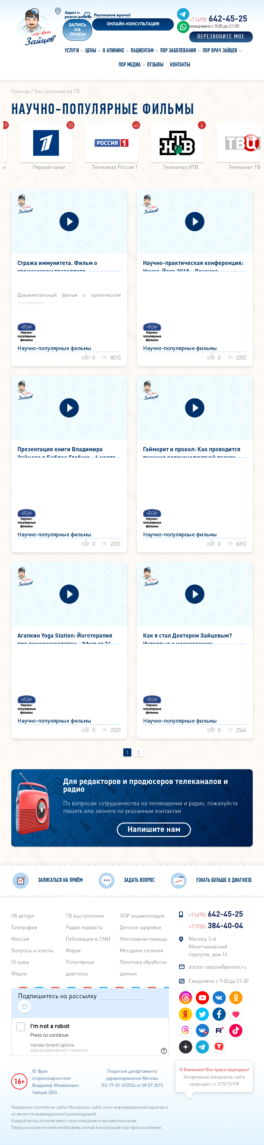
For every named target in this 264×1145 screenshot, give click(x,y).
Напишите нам (153, 829)
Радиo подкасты (84, 927)
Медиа (18, 973)
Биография (24, 927)
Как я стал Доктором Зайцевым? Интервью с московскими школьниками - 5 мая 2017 (187, 637)
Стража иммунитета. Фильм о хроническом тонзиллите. (57, 265)
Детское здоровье (140, 927)
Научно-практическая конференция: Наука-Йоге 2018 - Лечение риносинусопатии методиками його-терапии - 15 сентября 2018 (193, 265)
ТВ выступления (85, 915)
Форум (73, 950)
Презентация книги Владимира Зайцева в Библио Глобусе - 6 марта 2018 (66, 451)
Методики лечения (141, 950)
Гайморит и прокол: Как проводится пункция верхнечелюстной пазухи (191, 451)
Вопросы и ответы (32, 950)
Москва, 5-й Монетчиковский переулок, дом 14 (208, 946)
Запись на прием (77, 30)
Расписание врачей (112, 15)
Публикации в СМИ (88, 938)
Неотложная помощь (143, 938)
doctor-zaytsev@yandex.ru (217, 966)
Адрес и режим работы (78, 15)
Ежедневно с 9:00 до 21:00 (219, 980)
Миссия (20, 938)
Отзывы (20, 961)
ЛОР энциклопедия (142, 915)
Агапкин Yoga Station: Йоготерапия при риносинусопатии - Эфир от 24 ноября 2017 (64, 637)
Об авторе (22, 915)
